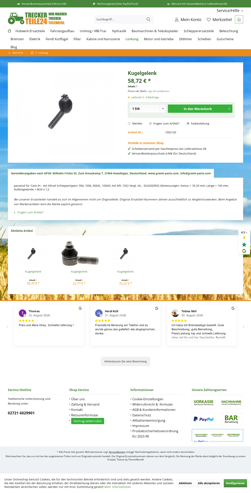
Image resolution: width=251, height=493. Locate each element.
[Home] (10, 31)
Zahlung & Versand (85, 404)
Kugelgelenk (33, 271)
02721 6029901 (21, 413)
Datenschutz (141, 415)
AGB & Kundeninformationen (154, 409)
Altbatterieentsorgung (148, 420)
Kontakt (77, 409)
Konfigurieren (235, 483)
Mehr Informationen (117, 487)
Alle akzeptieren (209, 483)
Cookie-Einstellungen (147, 399)
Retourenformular (84, 415)
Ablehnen (185, 483)
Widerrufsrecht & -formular (152, 404)
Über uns (78, 399)
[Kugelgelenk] (33, 254)
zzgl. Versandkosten (158, 91)
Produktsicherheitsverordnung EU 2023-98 (155, 433)
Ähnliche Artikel (22, 231)
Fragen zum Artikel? (166, 123)
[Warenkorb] (239, 19)
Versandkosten (117, 452)
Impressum (140, 426)
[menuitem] (228, 10)
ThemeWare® (136, 459)
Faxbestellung (199, 123)
